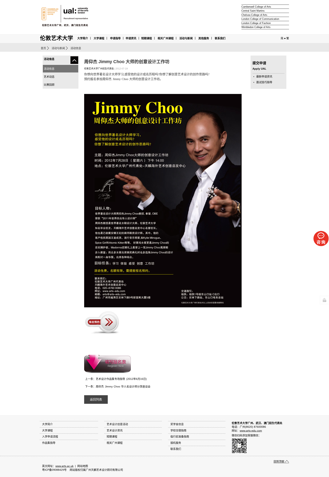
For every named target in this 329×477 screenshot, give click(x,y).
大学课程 (99, 38)
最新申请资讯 (264, 76)
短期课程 (146, 38)
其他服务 (203, 38)
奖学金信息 (177, 424)
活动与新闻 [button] (186, 38)
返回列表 (96, 399)
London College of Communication (260, 18)
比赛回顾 (49, 84)
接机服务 (175, 442)
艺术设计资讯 (115, 430)
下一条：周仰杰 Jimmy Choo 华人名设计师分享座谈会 (117, 386)
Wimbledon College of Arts (256, 27)
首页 (43, 48)
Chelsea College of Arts (254, 15)
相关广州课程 (115, 442)
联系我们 (220, 38)
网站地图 (82, 465)
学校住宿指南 (178, 430)
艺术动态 (49, 76)
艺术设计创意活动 (117, 424)
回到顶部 (279, 461)
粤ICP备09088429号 (54, 469)
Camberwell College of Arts (256, 6)
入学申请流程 (50, 436)
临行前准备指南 (179, 436)
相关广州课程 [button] (166, 38)
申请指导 (115, 38)
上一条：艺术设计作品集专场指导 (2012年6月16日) (116, 378)
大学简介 (82, 38)
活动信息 (49, 68)
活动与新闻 (58, 48)
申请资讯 (131, 38)
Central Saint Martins (253, 10)
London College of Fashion (256, 23)
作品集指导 (48, 442)
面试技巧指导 (264, 82)
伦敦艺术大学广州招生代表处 (99, 68)
